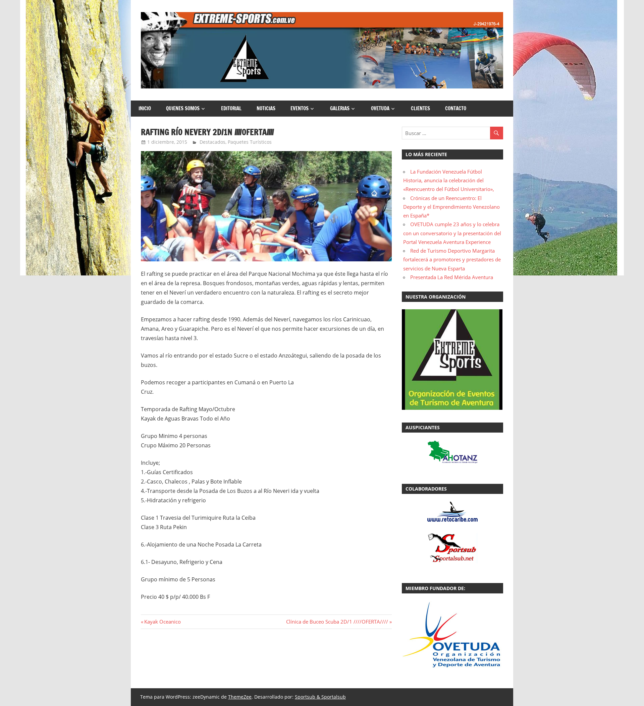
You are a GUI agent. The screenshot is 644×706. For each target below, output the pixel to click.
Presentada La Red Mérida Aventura (451, 277)
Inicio (145, 108)
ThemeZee (240, 697)
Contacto (455, 108)
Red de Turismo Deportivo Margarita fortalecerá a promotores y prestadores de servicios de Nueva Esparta (452, 259)
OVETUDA (380, 108)
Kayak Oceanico (162, 621)
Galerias (340, 108)
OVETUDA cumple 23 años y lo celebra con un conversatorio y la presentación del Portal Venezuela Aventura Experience (452, 233)
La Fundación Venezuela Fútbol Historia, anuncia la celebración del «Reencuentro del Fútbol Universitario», (448, 180)
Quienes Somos (183, 108)
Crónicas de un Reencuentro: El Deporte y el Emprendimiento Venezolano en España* (451, 207)
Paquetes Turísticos (250, 142)
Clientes (420, 108)
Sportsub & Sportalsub (320, 697)
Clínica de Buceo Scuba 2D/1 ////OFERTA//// (337, 621)
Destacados (212, 142)
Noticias (266, 108)
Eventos (299, 108)
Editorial (231, 108)
